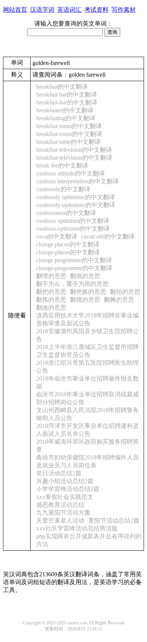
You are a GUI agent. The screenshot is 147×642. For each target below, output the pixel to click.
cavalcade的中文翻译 (108, 236)
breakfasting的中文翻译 (65, 118)
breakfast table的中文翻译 (68, 142)
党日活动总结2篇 (58, 473)
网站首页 (15, 9)
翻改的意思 (51, 307)
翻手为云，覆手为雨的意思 (72, 284)
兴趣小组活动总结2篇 (64, 481)
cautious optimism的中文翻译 (72, 221)
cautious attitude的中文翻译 (70, 173)
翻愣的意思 (51, 276)
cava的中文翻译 (56, 236)
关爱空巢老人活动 (60, 520)
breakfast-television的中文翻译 (74, 157)
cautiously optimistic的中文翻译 (75, 197)
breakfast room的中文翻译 (69, 126)
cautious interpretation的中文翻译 (77, 181)
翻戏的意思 (85, 276)
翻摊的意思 (119, 299)
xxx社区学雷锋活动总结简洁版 (77, 528)
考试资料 (96, 9)
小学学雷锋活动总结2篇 (68, 489)
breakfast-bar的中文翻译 (66, 102)
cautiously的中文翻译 (63, 189)
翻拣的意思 (51, 299)
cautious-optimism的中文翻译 (73, 228)
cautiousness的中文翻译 (66, 213)
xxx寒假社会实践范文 (64, 497)
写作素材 (124, 9)
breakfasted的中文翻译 (64, 110)
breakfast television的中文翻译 (74, 150)
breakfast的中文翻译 (62, 86)
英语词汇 (69, 9)
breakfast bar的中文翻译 (66, 94)
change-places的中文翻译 (68, 252)
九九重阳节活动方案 (63, 512)
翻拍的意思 (125, 292)
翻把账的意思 (88, 292)
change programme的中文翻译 (74, 260)
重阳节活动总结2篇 (113, 520)
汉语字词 (42, 9)
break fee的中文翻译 (62, 165)
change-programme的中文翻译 (74, 268)
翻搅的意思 (85, 299)
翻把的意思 (51, 292)
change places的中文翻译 (68, 244)
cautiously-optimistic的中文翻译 (75, 205)
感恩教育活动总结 (60, 505)
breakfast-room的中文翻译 (69, 134)
